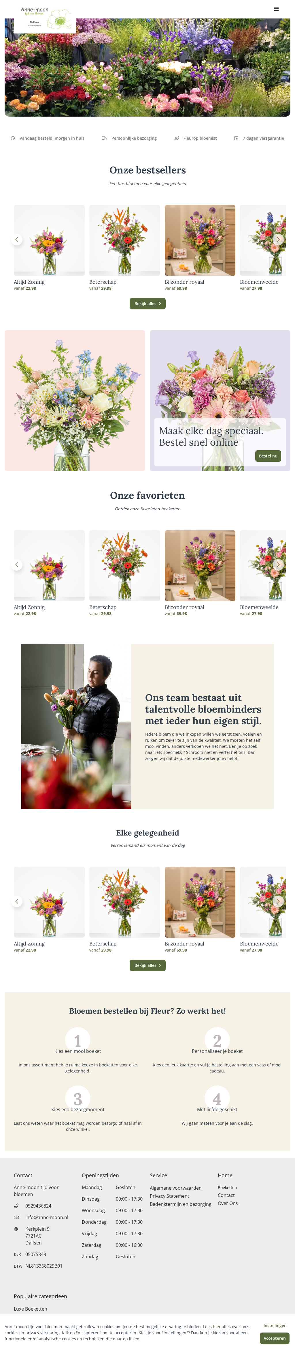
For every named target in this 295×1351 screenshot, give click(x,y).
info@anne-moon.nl (46, 1217)
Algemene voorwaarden (176, 1188)
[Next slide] (278, 239)
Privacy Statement (169, 1196)
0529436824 (38, 1206)
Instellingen (275, 1325)
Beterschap (103, 282)
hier (217, 1326)
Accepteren (275, 1338)
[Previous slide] (16, 239)
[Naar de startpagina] (45, 16)
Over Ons (228, 1203)
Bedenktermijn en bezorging (180, 1204)
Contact (226, 1195)
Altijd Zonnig (29, 282)
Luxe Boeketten (30, 1309)
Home (225, 1175)
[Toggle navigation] (276, 9)
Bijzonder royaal (184, 282)
